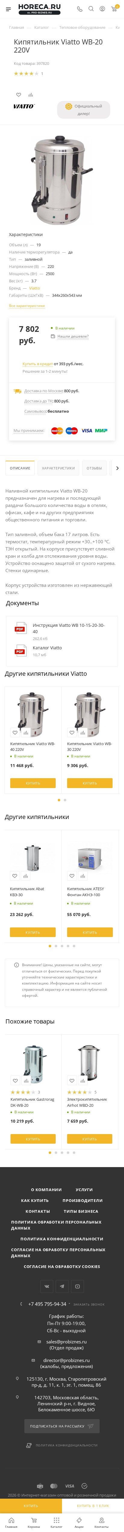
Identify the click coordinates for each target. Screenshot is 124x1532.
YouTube (77, 1286)
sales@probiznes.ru (66, 1342)
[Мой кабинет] (102, 9)
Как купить (35, 1200)
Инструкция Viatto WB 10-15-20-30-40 (69, 628)
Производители (83, 1200)
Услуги (84, 1189)
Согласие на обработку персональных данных (58, 1252)
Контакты (38, 1211)
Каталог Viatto (47, 648)
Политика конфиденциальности (62, 1239)
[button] (59, 800)
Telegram (62, 1286)
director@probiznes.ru (66, 1360)
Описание (20, 468)
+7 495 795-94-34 (47, 1304)
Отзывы (94, 468)
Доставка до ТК (38, 401)
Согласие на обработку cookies (62, 1266)
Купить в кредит (38, 363)
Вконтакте (46, 1286)
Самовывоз (35, 411)
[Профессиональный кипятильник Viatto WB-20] (62, 180)
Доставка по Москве (43, 390)
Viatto (34, 288)
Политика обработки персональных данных (56, 1225)
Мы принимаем (28, 430)
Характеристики (58, 468)
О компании (46, 1189)
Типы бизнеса (81, 1211)
